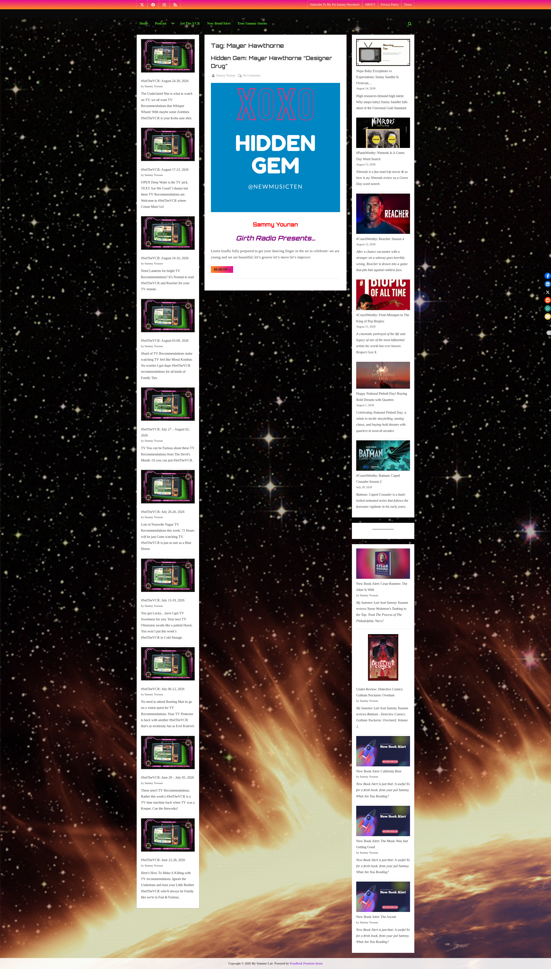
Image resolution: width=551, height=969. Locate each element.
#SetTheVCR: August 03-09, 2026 (165, 340)
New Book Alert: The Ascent (376, 917)
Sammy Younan (225, 75)
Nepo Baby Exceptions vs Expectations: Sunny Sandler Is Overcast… (377, 77)
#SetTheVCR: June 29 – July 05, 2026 (167, 777)
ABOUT (370, 4)
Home (143, 23)
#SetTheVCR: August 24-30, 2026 (165, 81)
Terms (408, 4)
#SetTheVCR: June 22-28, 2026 (163, 860)
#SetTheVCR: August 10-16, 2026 (165, 258)
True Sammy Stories (252, 23)
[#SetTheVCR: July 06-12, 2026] (168, 665)
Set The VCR (190, 23)
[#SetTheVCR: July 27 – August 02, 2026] (168, 405)
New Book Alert (219, 23)
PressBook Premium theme (306, 963)
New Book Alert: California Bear (378, 771)
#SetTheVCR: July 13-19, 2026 (162, 600)
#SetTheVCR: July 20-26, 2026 (162, 512)
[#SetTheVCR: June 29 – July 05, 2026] (168, 753)
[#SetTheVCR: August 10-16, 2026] (168, 234)
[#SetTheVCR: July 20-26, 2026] (168, 487)
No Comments (251, 75)
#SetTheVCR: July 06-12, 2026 (162, 689)
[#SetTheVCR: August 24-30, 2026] (168, 57)
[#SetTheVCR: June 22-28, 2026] (168, 836)
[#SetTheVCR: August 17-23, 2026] (168, 145)
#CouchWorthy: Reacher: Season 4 (380, 239)
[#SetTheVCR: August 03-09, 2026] (168, 316)
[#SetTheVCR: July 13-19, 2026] (168, 576)
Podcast (160, 23)
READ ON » (223, 270)
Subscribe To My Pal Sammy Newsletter (335, 4)
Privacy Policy (390, 4)
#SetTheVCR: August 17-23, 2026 (165, 169)
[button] (548, 276)
